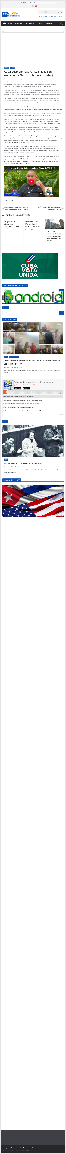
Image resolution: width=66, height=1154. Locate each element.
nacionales (18, 23)
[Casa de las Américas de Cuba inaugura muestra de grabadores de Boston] (54, 220)
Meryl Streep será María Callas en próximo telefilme (32, 224)
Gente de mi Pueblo (14, 357)
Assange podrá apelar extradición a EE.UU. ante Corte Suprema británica (16, 208)
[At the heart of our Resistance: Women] (33, 441)
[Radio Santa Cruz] (4, 23)
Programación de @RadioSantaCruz (50, 16)
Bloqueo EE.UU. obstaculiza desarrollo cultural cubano (11, 225)
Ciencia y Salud (30, 23)
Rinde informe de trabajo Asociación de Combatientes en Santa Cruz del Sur (32, 362)
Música (12, 67)
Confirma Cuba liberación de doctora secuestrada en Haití (49, 208)
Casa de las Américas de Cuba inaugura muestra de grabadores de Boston (54, 236)
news (6, 459)
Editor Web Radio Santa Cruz (22, 467)
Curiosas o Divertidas (45, 23)
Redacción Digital (19, 79)
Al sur (10, 23)
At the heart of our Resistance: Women (23, 463)
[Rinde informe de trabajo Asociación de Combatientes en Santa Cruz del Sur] (33, 338)
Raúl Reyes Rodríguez (20, 367)
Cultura (7, 67)
